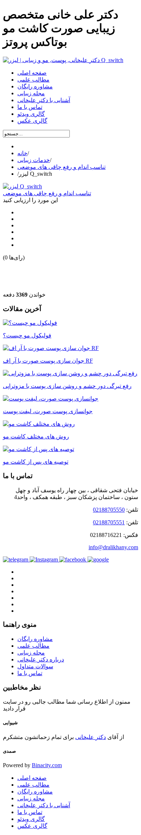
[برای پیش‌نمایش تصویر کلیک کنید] (22, 186)
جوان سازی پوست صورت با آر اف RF (48, 361)
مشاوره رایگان (35, 639)
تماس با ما (29, 673)
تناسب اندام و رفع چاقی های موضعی (61, 167)
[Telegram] (16, 559)
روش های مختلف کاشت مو (36, 436)
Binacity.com (47, 765)
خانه (22, 153)
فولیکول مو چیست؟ (27, 335)
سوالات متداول (35, 666)
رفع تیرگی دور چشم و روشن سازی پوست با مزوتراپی (67, 386)
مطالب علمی (33, 646)
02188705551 (109, 522)
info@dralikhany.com (113, 547)
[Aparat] (98, 559)
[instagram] (44, 559)
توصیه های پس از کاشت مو (35, 462)
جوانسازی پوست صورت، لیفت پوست (48, 411)
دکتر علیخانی (90, 737)
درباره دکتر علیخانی (40, 659)
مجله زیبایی (31, 653)
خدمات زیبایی (33, 160)
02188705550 (109, 510)
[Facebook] (73, 559)
